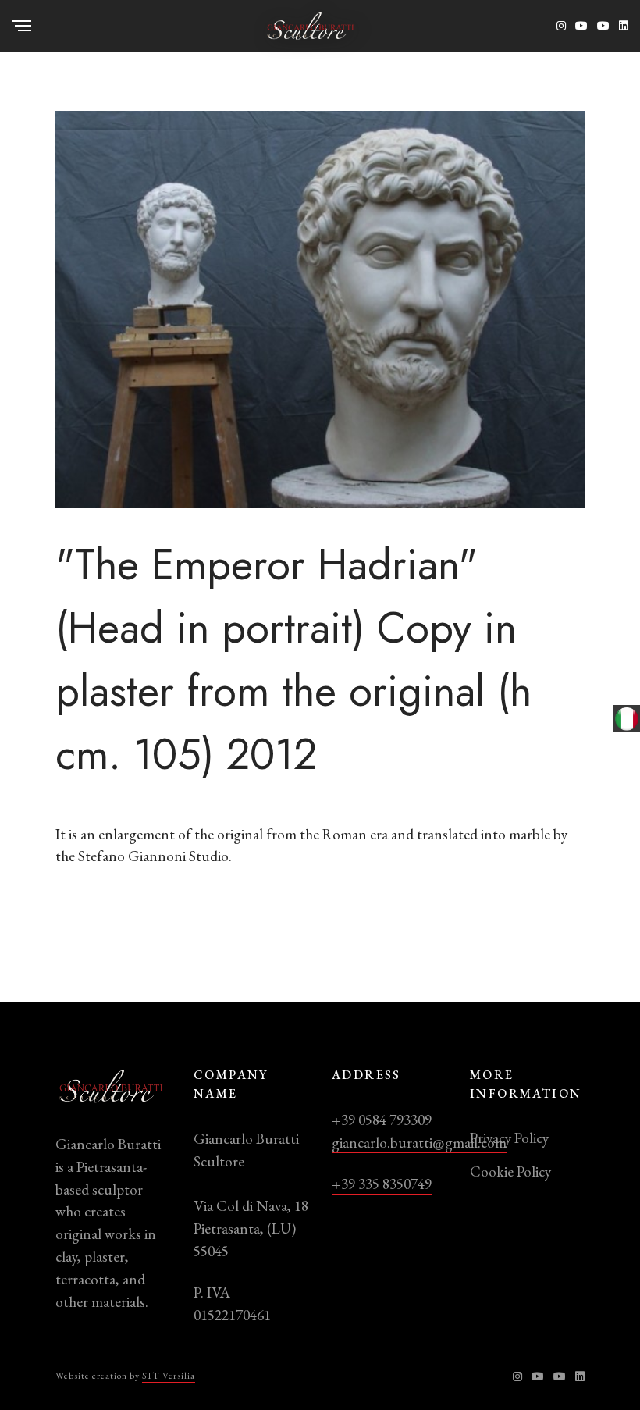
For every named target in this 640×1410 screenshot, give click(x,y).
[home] (310, 24)
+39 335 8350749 (382, 1184)
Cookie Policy (510, 1171)
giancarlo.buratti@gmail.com (419, 1142)
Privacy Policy (509, 1138)
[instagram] (561, 26)
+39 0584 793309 (382, 1120)
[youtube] (581, 26)
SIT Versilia (168, 1375)
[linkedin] (623, 26)
